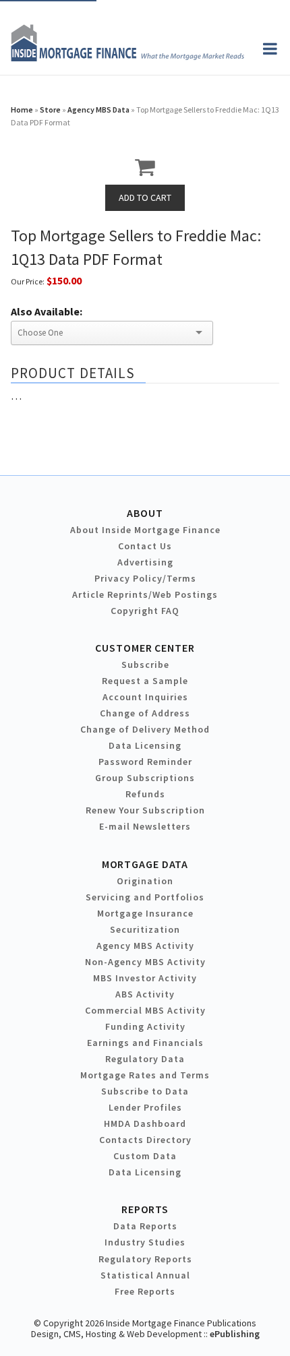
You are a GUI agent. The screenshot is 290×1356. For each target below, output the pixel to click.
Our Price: (28, 281)
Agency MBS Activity (145, 945)
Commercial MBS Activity (145, 1010)
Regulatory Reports (145, 1259)
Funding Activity (145, 1026)
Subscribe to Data (145, 1091)
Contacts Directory (145, 1140)
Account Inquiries (145, 697)
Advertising (145, 562)
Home (22, 109)
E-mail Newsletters (145, 826)
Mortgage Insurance (145, 913)
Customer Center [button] (144, 647)
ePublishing (235, 1334)
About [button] (145, 513)
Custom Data (145, 1156)
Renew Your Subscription (145, 810)
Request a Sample (145, 681)
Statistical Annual (145, 1275)
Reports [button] (145, 1209)
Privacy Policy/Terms (145, 578)
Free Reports (145, 1291)
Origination (145, 881)
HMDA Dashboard (145, 1123)
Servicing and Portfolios (145, 897)
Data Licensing (145, 745)
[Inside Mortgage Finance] (127, 57)
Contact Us (145, 546)
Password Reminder (145, 762)
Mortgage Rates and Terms (145, 1075)
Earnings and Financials (145, 1043)
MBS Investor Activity (145, 978)
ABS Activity (145, 994)
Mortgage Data (145, 864)
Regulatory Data (145, 1059)
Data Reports (145, 1226)
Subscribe (145, 664)
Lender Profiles (145, 1107)
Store (50, 109)
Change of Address (145, 713)
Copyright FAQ (145, 611)
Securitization (145, 929)
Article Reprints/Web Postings (145, 594)
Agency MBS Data (98, 109)
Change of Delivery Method (145, 729)
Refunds (145, 794)
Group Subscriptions (145, 778)
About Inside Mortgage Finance (145, 530)
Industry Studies (145, 1242)
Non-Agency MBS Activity (145, 962)
